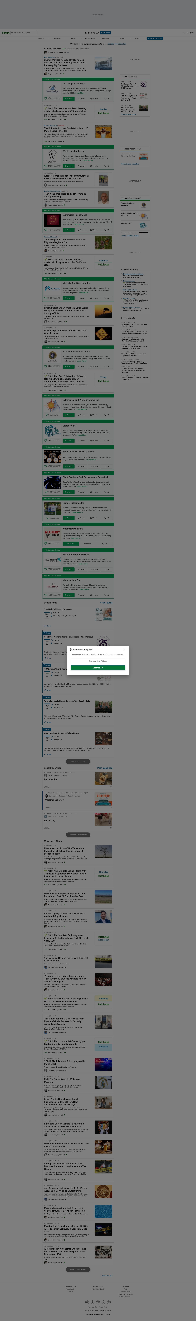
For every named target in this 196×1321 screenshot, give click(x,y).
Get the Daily (98, 668)
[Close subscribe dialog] (124, 650)
